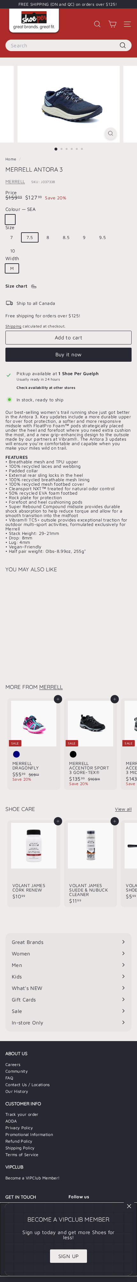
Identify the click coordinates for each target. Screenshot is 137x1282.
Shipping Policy (19, 1147)
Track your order (22, 1114)
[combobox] (68, 45)
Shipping (13, 326)
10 (12, 250)
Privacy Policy (19, 1127)
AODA (11, 1121)
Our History (16, 1091)
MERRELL (15, 181)
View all (123, 809)
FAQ (9, 1077)
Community (16, 1071)
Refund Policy (18, 1141)
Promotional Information (29, 1134)
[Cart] (112, 24)
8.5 (66, 237)
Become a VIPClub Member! (32, 1177)
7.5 (29, 237)
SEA (10, 219)
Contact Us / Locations (27, 1084)
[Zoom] (110, 133)
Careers (12, 1064)
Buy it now (68, 354)
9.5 (102, 237)
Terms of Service (22, 1154)
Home (11, 159)
